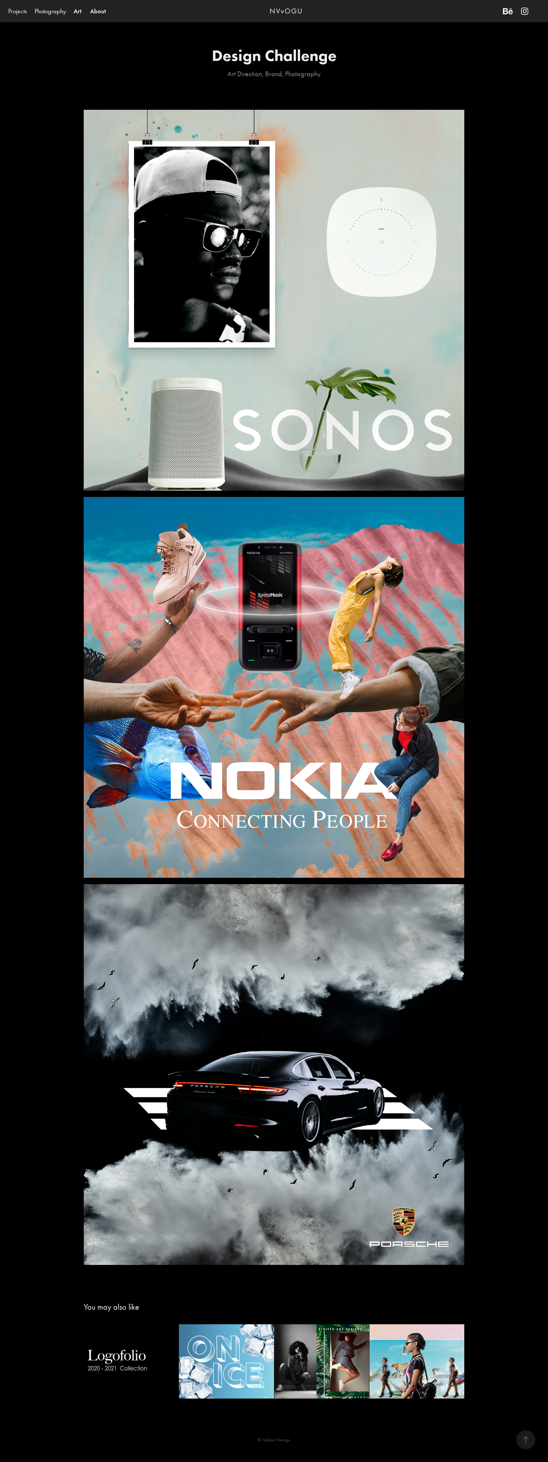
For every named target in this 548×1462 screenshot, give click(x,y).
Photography (50, 11)
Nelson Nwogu (276, 1440)
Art (78, 11)
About (98, 11)
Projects (17, 11)
